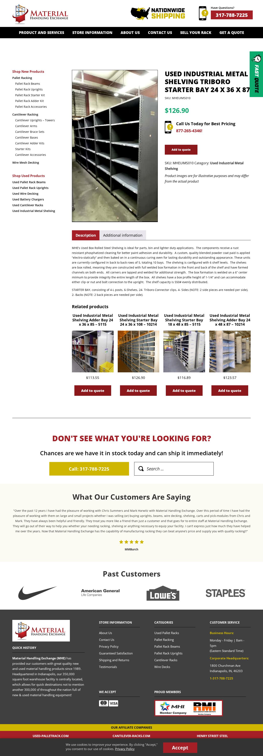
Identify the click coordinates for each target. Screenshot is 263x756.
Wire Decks (162, 667)
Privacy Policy (125, 749)
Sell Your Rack (195, 32)
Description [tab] (86, 235)
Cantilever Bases (26, 137)
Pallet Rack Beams (27, 84)
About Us (130, 32)
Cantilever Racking (25, 114)
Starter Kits (23, 149)
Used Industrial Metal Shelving (33, 211)
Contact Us (160, 32)
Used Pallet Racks (166, 633)
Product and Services (41, 32)
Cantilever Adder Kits (29, 143)
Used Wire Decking (25, 194)
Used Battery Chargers (28, 199)
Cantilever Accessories (30, 155)
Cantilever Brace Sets (29, 132)
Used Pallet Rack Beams (29, 182)
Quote (256, 79)
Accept (180, 747)
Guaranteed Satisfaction (116, 653)
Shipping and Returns (114, 660)
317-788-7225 (232, 15)
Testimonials (108, 667)
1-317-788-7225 (221, 678)
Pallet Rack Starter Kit (30, 95)
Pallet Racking (22, 78)
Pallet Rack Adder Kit (29, 101)
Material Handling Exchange (40, 14)
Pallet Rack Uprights (29, 89)
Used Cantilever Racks (27, 205)
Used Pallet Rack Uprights (30, 188)
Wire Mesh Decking (25, 162)
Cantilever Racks (165, 660)
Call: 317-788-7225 (89, 469)
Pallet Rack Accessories (31, 107)
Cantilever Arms (26, 126)
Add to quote (181, 150)
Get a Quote (231, 32)
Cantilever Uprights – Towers (35, 120)
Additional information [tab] (122, 235)
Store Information (92, 32)
